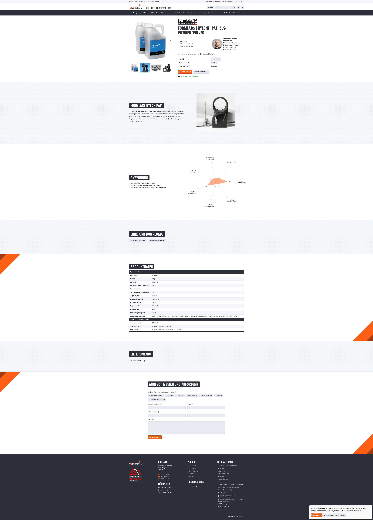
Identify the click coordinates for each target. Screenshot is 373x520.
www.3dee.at (165, 478)
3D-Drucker (192, 466)
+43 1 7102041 (165, 474)
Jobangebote (222, 476)
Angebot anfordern (201, 72)
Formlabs (155, 326)
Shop (136, 1)
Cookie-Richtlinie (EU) (225, 490)
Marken (154, 330)
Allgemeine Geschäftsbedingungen (229, 487)
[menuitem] (150, 8)
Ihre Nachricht (152, 419)
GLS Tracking (222, 504)
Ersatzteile (192, 474)
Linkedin (196, 486)
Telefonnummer (153, 412)
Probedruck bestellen (208, 54)
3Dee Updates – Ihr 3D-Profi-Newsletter (231, 484)
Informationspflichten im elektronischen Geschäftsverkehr (230, 500)
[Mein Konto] (238, 7)
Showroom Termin (231, 49)
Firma (189, 412)
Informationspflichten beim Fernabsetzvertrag (226, 496)
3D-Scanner (193, 468)
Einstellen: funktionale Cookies (334, 515)
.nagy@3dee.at (231, 45)
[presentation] (130, 40)
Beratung (210, 7)
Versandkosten (223, 479)
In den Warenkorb (185, 72)
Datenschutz (222, 492)
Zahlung (220, 482)
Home (132, 1)
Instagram (192, 486)
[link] (150, 8)
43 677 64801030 (230, 47)
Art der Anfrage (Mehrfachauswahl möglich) (162, 392)
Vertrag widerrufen (224, 506)
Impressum (221, 468)
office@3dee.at (230, 1)
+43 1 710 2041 (239, 1)
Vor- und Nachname (154, 404)
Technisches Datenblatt (138, 240)
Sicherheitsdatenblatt (157, 240)
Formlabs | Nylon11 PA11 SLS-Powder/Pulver (149, 1)
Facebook (189, 486)
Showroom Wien (223, 474)
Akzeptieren (316, 515)
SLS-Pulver (168, 326)
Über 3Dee (221, 471)
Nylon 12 (162, 326)
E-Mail (190, 404)
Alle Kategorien (135, 13)
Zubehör (191, 476)
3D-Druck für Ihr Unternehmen (227, 466)
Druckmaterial (168, 330)
